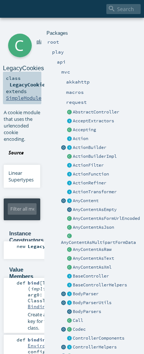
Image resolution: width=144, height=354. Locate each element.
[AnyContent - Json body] (69, 228)
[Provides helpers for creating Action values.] (69, 148)
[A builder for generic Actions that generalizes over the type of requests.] (69, 174)
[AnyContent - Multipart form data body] (69, 236)
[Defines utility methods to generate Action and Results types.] (69, 276)
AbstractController (96, 112)
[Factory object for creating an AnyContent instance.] (63, 201)
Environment (44, 345)
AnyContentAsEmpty (95, 209)
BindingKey (42, 306)
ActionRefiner (89, 182)
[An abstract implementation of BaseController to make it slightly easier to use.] (69, 112)
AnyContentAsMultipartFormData (98, 242)
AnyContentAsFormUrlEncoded (106, 218)
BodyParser (86, 293)
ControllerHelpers (95, 347)
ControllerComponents (98, 338)
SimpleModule (23, 98)
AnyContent (86, 200)
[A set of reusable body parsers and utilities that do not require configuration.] (69, 303)
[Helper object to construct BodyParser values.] (63, 294)
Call (78, 320)
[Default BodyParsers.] (69, 312)
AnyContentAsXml (92, 267)
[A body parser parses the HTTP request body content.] (69, 294)
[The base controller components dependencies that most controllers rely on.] (69, 338)
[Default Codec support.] (63, 330)
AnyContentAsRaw (92, 249)
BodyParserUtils (92, 302)
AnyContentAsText (93, 258)
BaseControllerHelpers (100, 284)
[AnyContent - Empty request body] (69, 210)
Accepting (84, 129)
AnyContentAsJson (93, 227)
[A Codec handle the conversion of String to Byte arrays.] (69, 330)
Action (80, 138)
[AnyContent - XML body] (69, 267)
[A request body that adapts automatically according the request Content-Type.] (69, 201)
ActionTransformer (95, 191)
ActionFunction (91, 174)
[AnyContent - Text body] (69, 259)
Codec (79, 329)
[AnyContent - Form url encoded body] (69, 219)
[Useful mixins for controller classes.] (69, 347)
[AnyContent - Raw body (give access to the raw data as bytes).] (69, 250)
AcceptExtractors (93, 120)
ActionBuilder (89, 147)
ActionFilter (88, 165)
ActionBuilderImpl (95, 156)
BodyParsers (87, 311)
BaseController (91, 276)
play (41, 41)
